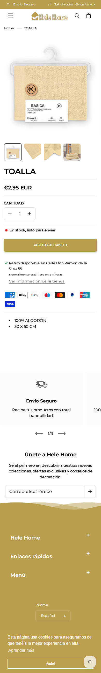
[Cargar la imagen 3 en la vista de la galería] (52, 152)
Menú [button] (18, 575)
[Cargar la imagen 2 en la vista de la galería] (32, 152)
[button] (10, 16)
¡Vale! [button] (50, 664)
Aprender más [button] (21, 650)
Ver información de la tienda (37, 281)
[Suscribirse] (90, 491)
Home (9, 28)
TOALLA (30, 28)
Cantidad (14, 203)
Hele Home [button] (25, 538)
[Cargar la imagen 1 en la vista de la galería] (12, 152)
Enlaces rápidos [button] (31, 556)
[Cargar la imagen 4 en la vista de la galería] (72, 152)
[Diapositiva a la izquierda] (39, 433)
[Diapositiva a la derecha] (62, 433)
